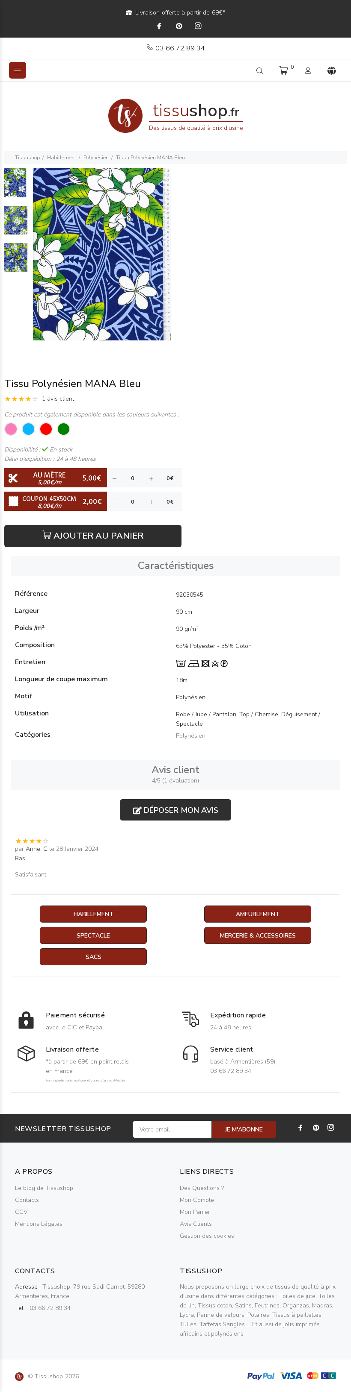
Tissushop (27, 157)
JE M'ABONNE (244, 1129)
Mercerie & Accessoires (258, 936)
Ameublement (258, 914)
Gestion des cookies (207, 1236)
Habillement (61, 157)
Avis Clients (196, 1224)
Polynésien (96, 157)
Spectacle (93, 936)
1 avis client (58, 399)
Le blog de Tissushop (44, 1188)
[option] (15, 187)
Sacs (93, 957)
